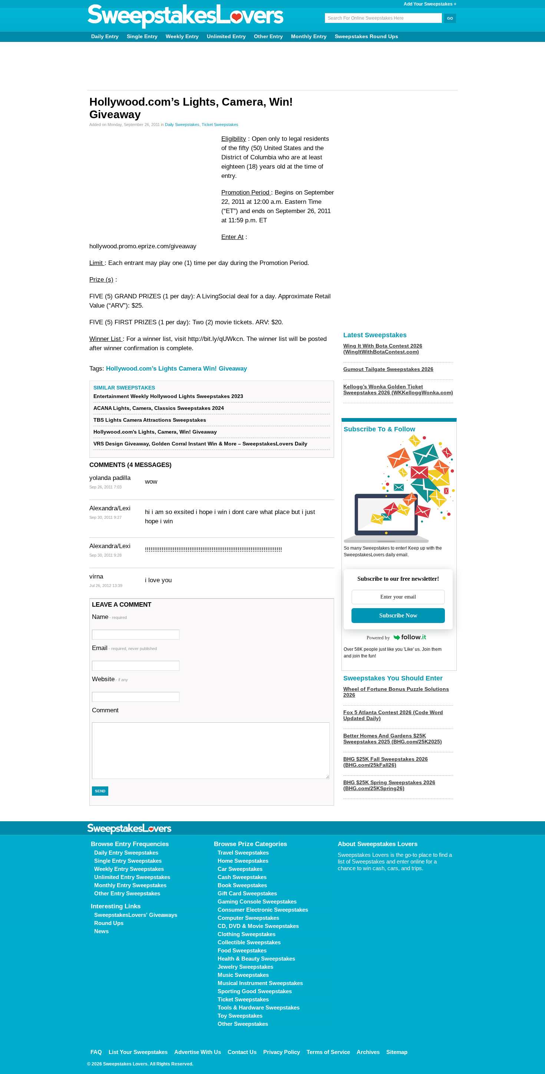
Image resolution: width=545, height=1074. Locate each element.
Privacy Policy (281, 1052)
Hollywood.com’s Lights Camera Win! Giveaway (176, 368)
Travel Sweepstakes (243, 852)
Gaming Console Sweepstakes (257, 901)
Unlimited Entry (226, 36)
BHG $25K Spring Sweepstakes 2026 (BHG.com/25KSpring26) (389, 785)
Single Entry (142, 36)
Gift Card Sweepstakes (247, 893)
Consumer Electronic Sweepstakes (263, 909)
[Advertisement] (272, 66)
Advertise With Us (197, 1052)
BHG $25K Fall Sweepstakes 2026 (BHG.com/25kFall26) (385, 762)
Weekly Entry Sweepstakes (129, 869)
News (101, 931)
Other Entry (268, 36)
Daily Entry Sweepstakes (126, 852)
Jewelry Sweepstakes (245, 967)
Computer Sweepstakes (248, 918)
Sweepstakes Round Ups (366, 36)
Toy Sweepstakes (240, 1015)
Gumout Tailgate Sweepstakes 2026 (388, 369)
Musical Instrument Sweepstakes (260, 983)
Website (110, 679)
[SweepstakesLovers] (185, 17)
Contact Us (242, 1052)
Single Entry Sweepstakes (128, 861)
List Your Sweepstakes (138, 1052)
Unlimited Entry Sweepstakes (132, 877)
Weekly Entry (182, 36)
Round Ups (108, 923)
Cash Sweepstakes (242, 877)
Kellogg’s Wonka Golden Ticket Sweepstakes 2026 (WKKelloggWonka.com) (398, 389)
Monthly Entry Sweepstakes (130, 885)
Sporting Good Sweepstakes (255, 991)
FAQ (96, 1052)
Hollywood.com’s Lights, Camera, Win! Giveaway (155, 432)
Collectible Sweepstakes (249, 942)
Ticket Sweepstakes (220, 124)
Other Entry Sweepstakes (127, 893)
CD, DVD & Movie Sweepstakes (258, 926)
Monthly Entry (309, 36)
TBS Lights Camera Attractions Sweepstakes (149, 420)
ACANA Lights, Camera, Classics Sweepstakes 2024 (158, 408)
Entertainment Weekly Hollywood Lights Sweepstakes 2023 (168, 396)
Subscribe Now (398, 615)
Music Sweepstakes (243, 975)
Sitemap (396, 1052)
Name (109, 616)
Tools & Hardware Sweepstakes (259, 1007)
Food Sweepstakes (242, 950)
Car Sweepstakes (240, 869)
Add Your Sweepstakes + (430, 4)
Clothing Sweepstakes (246, 934)
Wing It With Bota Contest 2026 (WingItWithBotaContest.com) (382, 349)
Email (124, 648)
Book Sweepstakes (242, 885)
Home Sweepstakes (243, 861)
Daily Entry (105, 36)
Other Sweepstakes (243, 1024)
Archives (368, 1052)
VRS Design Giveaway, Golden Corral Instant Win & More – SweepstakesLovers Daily (200, 444)
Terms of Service (328, 1052)
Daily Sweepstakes (182, 124)
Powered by (378, 637)
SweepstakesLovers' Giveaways (135, 915)
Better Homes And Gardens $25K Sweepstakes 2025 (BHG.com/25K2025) (392, 739)
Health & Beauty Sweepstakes (256, 958)
